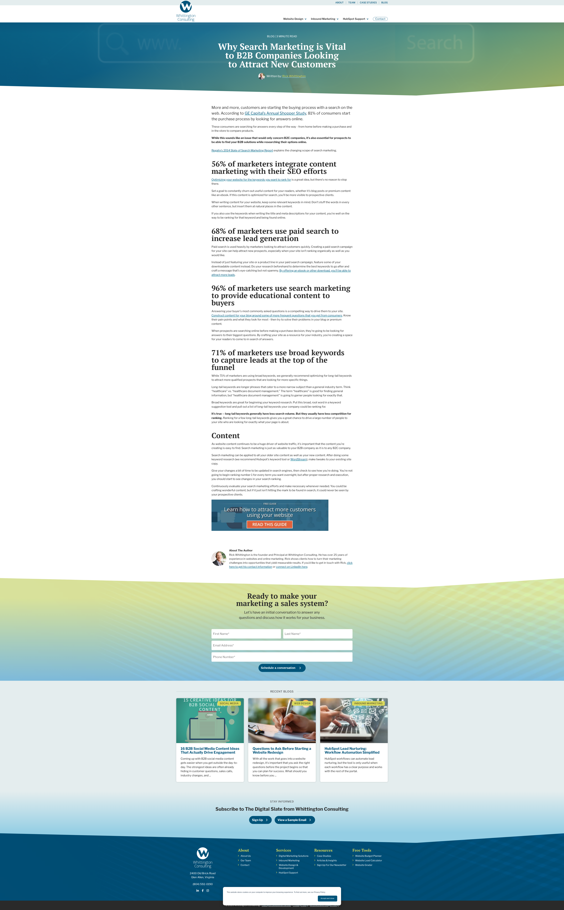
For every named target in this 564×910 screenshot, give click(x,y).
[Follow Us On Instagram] (208, 891)
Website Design (293, 18)
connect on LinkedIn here (291, 566)
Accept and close (327, 898)
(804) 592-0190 (203, 884)
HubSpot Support (354, 18)
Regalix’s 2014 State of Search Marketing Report (242, 150)
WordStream (298, 459)
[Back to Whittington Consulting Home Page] (185, 11)
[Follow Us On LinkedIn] (197, 891)
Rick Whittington (294, 76)
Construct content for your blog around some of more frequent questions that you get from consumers (277, 315)
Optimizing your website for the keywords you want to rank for (251, 179)
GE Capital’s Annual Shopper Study (275, 113)
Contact (380, 18)
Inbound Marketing (323, 18)
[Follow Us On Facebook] (203, 891)
